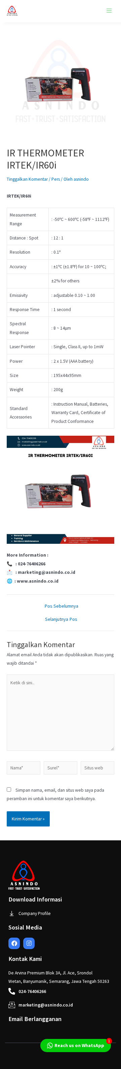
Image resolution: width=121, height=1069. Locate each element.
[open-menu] (109, 10)
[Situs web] (97, 769)
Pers (55, 179)
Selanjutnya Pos (61, 619)
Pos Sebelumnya (61, 606)
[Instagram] (29, 943)
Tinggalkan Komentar (27, 179)
